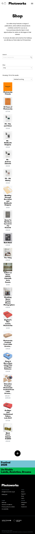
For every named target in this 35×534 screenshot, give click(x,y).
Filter (4, 65)
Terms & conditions (7, 504)
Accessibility (5, 509)
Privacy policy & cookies (8, 507)
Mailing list (4, 494)
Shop (22, 496)
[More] (18, 453)
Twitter (23, 504)
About (22, 491)
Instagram (24, 502)
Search (5, 54)
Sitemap (4, 502)
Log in (22, 498)
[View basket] (5, 3)
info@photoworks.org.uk (8, 491)
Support (23, 494)
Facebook (24, 507)
